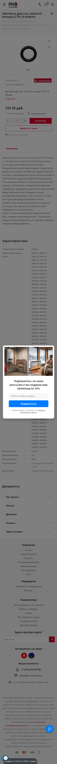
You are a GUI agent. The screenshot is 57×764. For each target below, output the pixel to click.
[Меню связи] (49, 729)
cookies (33, 761)
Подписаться (28, 403)
